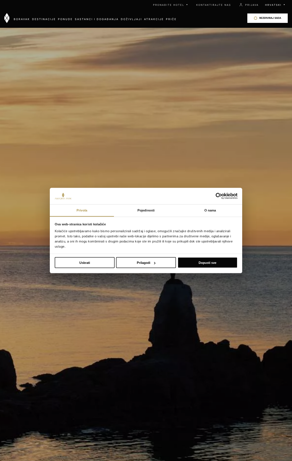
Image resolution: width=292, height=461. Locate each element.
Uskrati (84, 262)
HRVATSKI (273, 4)
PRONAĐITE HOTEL (168, 4)
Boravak (22, 19)
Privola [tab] (82, 210)
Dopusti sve (207, 262)
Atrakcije (154, 19)
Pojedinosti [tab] (146, 210)
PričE (171, 19)
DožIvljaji (131, 19)
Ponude (65, 19)
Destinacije (44, 19)
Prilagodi (143, 262)
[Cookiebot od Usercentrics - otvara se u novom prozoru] (218, 196)
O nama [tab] (210, 210)
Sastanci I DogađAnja (97, 19)
